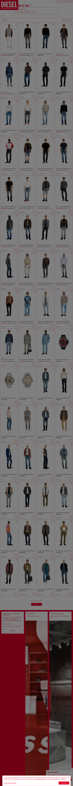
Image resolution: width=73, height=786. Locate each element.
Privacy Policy (55, 779)
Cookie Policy (63, 779)
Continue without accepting (10, 783)
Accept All (64, 783)
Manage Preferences (41, 779)
